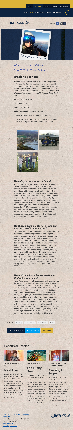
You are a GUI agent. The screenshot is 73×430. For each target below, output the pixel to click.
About (26, 12)
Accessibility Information (10, 426)
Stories (31, 12)
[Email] (64, 23)
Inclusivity (19, 323)
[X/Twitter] (61, 23)
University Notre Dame (17, 2)
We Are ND (10, 12)
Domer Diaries (39, 12)
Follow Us (34, 331)
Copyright (6, 414)
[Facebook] (57, 23)
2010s (52, 323)
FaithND (54, 6)
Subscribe (48, 12)
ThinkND (46, 6)
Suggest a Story (57, 12)
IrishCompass (64, 6)
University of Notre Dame (21, 414)
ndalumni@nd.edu (8, 423)
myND (29, 6)
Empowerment (30, 323)
